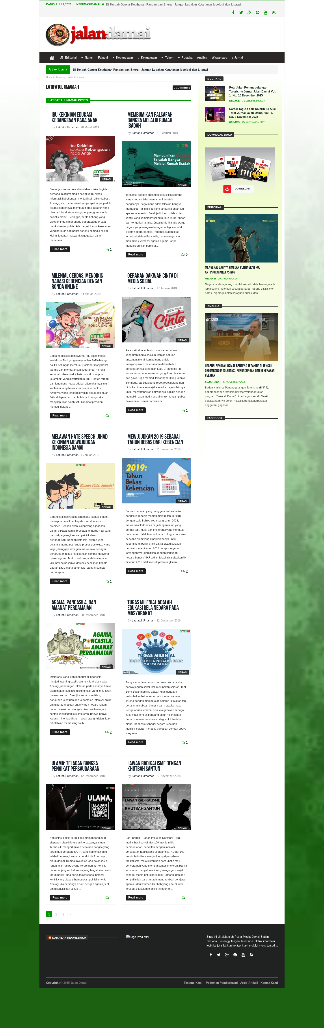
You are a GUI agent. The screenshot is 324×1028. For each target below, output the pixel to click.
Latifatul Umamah (67, 127)
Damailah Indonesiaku (69, 937)
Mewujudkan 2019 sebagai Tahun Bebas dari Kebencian (155, 439)
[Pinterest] (257, 13)
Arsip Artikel (248, 982)
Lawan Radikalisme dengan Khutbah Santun (154, 766)
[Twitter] (241, 13)
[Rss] (274, 13)
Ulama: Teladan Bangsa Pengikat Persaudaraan (75, 766)
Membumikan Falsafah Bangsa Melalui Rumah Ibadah (150, 120)
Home (49, 77)
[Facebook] (233, 13)
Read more (59, 249)
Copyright (53, 982)
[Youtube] (266, 13)
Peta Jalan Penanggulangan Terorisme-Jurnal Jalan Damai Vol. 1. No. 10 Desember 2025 (252, 91)
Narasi (106, 179)
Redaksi (235, 100)
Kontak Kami (269, 982)
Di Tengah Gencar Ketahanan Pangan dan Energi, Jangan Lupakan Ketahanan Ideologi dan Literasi (173, 4)
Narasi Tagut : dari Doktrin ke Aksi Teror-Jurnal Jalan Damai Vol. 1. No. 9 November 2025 (252, 112)
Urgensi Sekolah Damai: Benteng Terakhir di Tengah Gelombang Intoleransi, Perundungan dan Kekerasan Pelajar (240, 371)
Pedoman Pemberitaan (221, 982)
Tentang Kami (193, 982)
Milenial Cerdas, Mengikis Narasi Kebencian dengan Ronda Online (77, 281)
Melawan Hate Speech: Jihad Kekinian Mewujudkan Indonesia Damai (80, 442)
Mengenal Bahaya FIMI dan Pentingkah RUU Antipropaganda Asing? (232, 270)
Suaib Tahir (213, 382)
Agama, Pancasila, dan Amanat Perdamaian (74, 605)
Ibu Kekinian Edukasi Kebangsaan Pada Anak (75, 117)
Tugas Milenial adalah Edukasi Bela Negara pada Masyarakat (153, 608)
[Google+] (249, 13)
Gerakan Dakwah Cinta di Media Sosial (152, 278)
